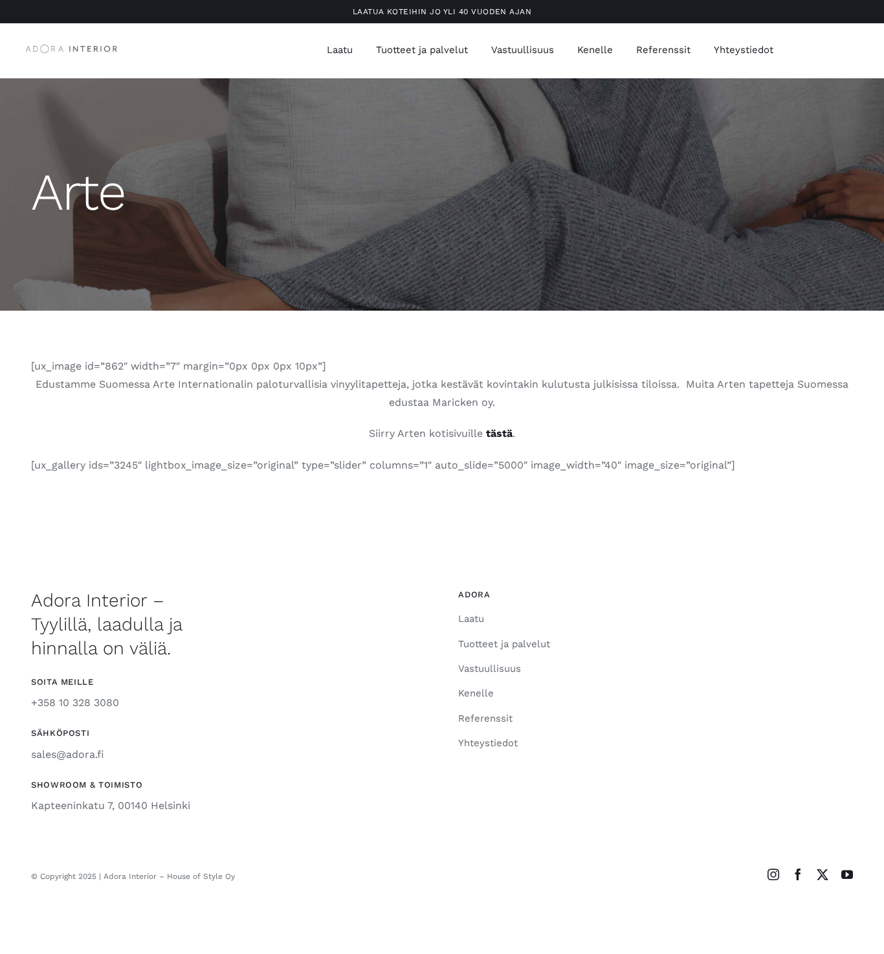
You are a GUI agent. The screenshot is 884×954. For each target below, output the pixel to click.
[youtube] (847, 874)
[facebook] (798, 874)
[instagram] (773, 874)
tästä (499, 433)
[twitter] (822, 874)
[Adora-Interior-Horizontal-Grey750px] (71, 49)
